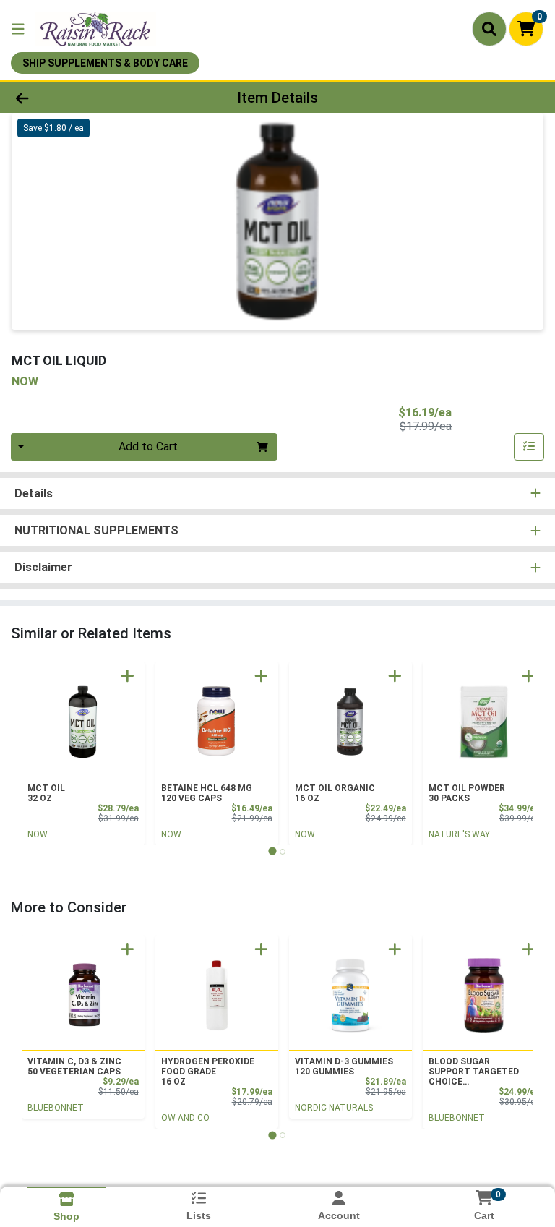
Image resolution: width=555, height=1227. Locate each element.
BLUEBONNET (55, 1108)
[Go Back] (78, 97)
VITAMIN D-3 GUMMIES (344, 1066)
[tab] (272, 851)
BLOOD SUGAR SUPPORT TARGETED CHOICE (474, 1071)
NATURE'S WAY (459, 834)
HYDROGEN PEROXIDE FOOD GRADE (207, 1071)
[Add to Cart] (127, 675)
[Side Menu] (18, 29)
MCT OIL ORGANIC (335, 793)
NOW (37, 834)
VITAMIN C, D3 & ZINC (74, 1066)
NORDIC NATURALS (334, 1108)
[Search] (489, 29)
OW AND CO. (186, 1118)
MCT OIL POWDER (467, 793)
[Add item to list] (529, 447)
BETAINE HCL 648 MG (206, 793)
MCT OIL (46, 793)
